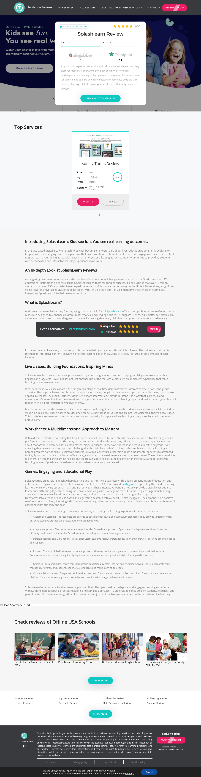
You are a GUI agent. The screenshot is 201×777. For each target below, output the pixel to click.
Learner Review (22, 703)
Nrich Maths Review (113, 698)
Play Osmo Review (23, 698)
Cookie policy (138, 762)
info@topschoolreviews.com (171, 749)
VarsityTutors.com (174, 7)
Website (88, 201)
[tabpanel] (100, 170)
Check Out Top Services (100, 98)
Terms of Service (109, 762)
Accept (149, 772)
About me (51, 762)
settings (129, 773)
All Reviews (88, 7)
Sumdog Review (155, 703)
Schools (152, 7)
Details (106, 43)
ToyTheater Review (69, 698)
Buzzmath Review (68, 703)
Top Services (65, 7)
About (65, 43)
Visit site (154, 329)
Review (113, 201)
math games (129, 484)
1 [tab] (100, 217)
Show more (100, 680)
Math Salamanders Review (117, 703)
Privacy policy (80, 762)
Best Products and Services (121, 7)
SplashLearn (114, 311)
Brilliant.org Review (157, 698)
